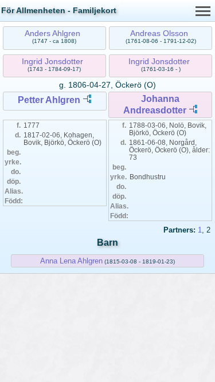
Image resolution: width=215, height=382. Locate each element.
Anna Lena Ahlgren (71, 261)
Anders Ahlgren (52, 33)
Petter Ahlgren (49, 100)
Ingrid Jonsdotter (52, 61)
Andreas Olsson (159, 33)
